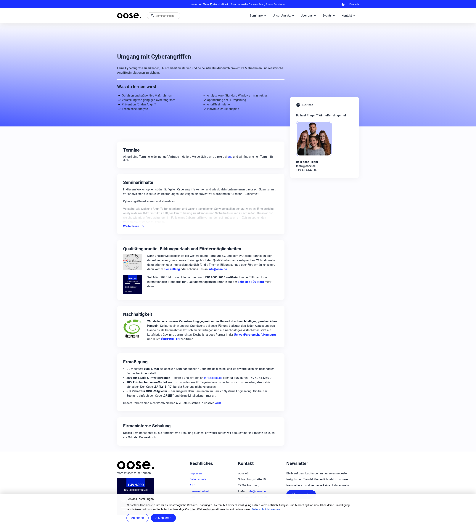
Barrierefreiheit (199, 491)
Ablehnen (137, 517)
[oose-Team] (315, 139)
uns (230, 156)
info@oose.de (213, 378)
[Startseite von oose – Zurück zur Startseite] (129, 16)
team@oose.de (306, 166)
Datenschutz (198, 479)
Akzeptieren (163, 517)
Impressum (197, 473)
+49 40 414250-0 (307, 170)
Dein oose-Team (307, 162)
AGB (218, 403)
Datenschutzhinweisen (266, 509)
